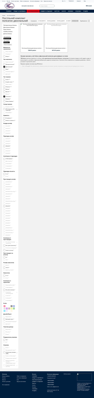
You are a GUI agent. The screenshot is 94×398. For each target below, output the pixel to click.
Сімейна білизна (7, 31)
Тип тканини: (6, 40)
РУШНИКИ (8, 11)
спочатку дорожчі (61, 20)
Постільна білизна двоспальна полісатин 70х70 (34, 48)
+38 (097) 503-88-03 (27, 6)
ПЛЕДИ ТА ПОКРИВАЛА (20, 11)
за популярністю (42, 20)
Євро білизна (7, 29)
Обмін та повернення (24, 1)
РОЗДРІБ (85, 11)
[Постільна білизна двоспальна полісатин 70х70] (32, 34)
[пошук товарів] (53, 6)
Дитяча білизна (7, 33)
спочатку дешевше (51, 20)
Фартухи (56, 11)
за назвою (68, 20)
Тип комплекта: (7, 36)
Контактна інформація (35, 1)
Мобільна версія (66, 374)
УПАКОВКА (78, 11)
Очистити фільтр (7, 44)
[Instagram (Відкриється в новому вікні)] (87, 1)
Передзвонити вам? (51, 378)
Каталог (4, 1)
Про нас (8, 1)
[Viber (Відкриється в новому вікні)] (89, 1)
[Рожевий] (4, 306)
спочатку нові (75, 20)
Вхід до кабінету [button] (6, 376)
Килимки (70, 11)
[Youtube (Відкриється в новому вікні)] (91, 1)
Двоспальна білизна (8, 27)
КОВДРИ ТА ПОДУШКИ (46, 11)
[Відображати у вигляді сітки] (89, 21)
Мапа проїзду (50, 391)
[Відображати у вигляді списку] (91, 21)
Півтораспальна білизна (10, 25)
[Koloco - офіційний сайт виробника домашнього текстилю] (84, 377)
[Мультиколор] (7, 306)
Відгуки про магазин (48, 1)
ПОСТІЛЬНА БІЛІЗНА (33, 11)
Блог (42, 1)
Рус (65, 1)
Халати (64, 11)
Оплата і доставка (15, 1)
